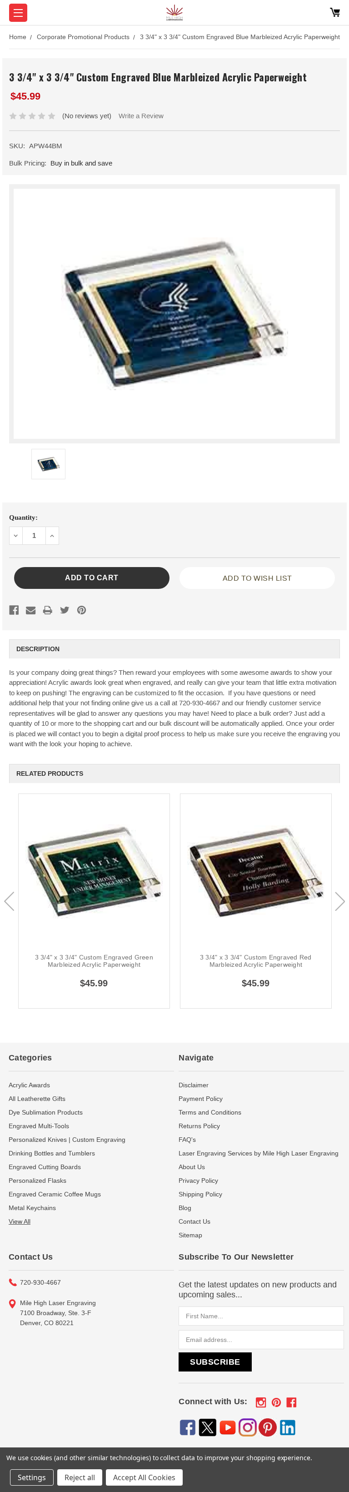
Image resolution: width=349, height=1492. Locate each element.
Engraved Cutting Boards (45, 1166)
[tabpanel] (94, 901)
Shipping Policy (200, 1194)
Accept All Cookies (144, 1477)
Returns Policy (199, 1126)
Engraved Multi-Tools (39, 1126)
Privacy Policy (198, 1180)
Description (38, 649)
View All (19, 1221)
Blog (185, 1207)
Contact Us (194, 1221)
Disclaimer (194, 1085)
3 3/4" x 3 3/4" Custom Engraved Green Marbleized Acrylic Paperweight (94, 961)
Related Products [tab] (49, 773)
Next (340, 901)
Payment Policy (201, 1098)
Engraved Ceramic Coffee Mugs (55, 1194)
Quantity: (23, 517)
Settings (32, 1477)
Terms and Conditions (210, 1112)
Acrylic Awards (29, 1085)
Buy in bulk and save (81, 163)
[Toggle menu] (18, 13)
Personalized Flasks (37, 1180)
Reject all (80, 1477)
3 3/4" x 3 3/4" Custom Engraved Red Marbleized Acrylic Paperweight (256, 961)
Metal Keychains (32, 1207)
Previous (9, 901)
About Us (192, 1166)
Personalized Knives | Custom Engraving (67, 1139)
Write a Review (141, 116)
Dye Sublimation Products (46, 1112)
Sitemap (190, 1235)
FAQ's (187, 1139)
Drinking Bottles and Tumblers (52, 1153)
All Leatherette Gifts (37, 1098)
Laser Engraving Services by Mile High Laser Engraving (259, 1153)
